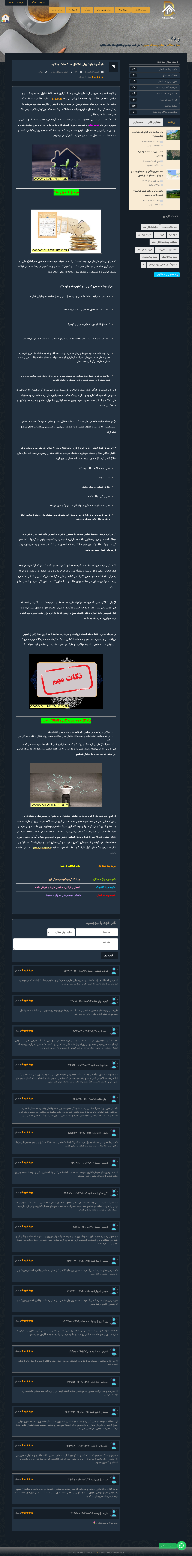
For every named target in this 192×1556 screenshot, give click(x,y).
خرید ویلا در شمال (168, 69)
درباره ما (73, 10)
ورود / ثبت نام (16, 3)
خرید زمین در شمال (167, 82)
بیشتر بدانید (171, 106)
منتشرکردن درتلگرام (166, 275)
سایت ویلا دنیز (144, 235)
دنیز (178, 45)
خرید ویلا (123, 10)
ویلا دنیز (95, 1552)
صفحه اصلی (141, 10)
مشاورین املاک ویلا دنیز (165, 112)
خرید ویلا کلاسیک (169, 257)
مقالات (170, 45)
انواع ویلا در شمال (168, 100)
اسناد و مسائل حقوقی (153, 45)
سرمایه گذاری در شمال (166, 88)
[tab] (171, 122)
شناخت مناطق (170, 75)
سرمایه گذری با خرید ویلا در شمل (163, 265)
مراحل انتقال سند (150, 227)
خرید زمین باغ (104, 10)
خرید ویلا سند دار (149, 257)
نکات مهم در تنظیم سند (167, 250)
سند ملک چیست (169, 227)
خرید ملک (160, 235)
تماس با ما (57, 10)
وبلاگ (87, 10)
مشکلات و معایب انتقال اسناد (164, 242)
